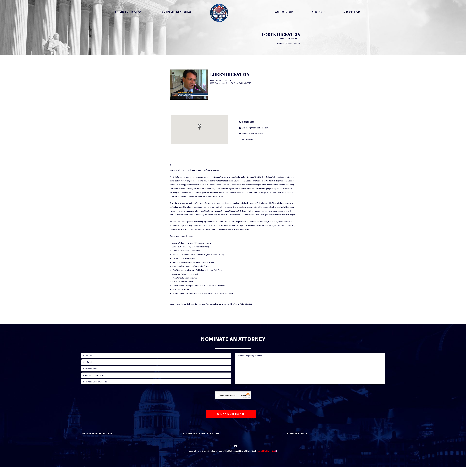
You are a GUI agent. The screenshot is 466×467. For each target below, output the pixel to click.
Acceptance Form (284, 12)
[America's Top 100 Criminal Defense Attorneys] (219, 13)
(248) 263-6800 (248, 122)
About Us (317, 12)
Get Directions (248, 139)
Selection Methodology (128, 12)
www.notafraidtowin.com (252, 133)
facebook (229, 447)
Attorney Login (352, 12)
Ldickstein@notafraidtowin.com (255, 128)
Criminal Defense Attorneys (175, 12)
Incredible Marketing (266, 451)
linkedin (235, 447)
